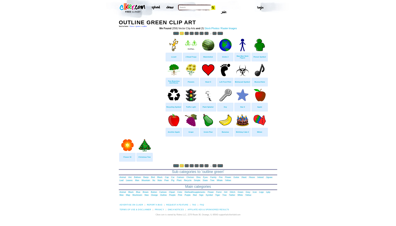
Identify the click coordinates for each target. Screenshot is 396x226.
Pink (180, 195)
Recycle (187, 180)
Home (131, 26)
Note (160, 180)
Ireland (260, 177)
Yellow (228, 180)
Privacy (159, 210)
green (138, 26)
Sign (201, 195)
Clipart (172, 192)
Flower (228, 177)
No (154, 180)
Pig (172, 180)
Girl (225, 192)
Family (213, 177)
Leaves (129, 180)
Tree (212, 180)
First (176, 33)
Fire (220, 177)
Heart (244, 177)
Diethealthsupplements (195, 192)
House (252, 177)
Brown (145, 192)
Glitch (232, 192)
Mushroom (137, 195)
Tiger (217, 195)
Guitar (236, 177)
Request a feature (177, 205)
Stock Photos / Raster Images (220, 28)
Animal (123, 177)
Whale (219, 180)
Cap (167, 177)
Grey (248, 192)
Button (154, 192)
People (172, 195)
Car (172, 177)
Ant (129, 177)
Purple (187, 195)
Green (240, 192)
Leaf (121, 180)
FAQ (202, 205)
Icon (255, 192)
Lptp (268, 192)
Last (220, 33)
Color (179, 192)
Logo (261, 192)
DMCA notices (176, 210)
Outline (163, 195)
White (240, 195)
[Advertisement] (142, 83)
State (205, 180)
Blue (138, 192)
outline (144, 26)
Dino (198, 177)
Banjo (145, 177)
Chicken (190, 177)
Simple (197, 180)
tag (194, 205)
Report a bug (155, 205)
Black (159, 177)
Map (128, 195)
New (146, 195)
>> (214, 33)
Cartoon (180, 177)
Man (137, 180)
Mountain (146, 180)
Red (195, 195)
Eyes (205, 177)
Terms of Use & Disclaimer (135, 210)
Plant (179, 180)
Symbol (209, 195)
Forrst (219, 192)
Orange (154, 195)
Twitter (232, 195)
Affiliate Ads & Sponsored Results (208, 210)
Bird (153, 177)
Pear (166, 180)
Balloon (137, 177)
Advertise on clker (131, 205)
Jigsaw (269, 177)
